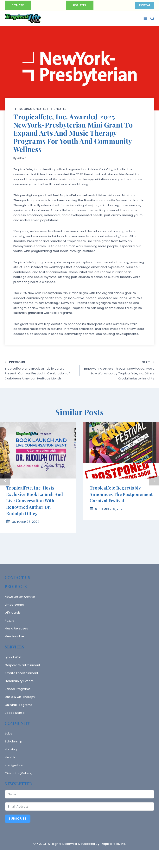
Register (80, 5)
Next (154, 480)
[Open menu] (145, 19)
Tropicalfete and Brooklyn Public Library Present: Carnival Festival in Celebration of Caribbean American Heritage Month (37, 370)
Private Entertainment (22, 673)
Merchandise (14, 636)
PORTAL (144, 5)
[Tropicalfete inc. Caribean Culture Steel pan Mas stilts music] (23, 19)
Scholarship (13, 741)
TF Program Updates (30, 109)
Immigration (14, 765)
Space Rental (15, 713)
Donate (17, 5)
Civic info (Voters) (19, 773)
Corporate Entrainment (23, 665)
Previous (5, 480)
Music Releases (16, 628)
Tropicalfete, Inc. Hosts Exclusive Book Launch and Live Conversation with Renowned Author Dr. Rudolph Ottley (34, 500)
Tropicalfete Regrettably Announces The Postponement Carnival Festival (121, 494)
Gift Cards (13, 612)
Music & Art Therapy (20, 697)
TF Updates (58, 109)
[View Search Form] (152, 18)
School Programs (18, 689)
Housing (11, 749)
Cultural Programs (18, 705)
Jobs (8, 733)
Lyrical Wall (13, 657)
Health (10, 757)
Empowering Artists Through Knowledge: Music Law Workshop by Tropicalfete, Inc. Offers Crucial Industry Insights (119, 370)
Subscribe (17, 818)
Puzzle (9, 620)
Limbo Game (14, 605)
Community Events (19, 681)
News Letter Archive (20, 597)
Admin (22, 158)
